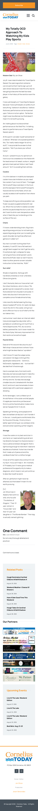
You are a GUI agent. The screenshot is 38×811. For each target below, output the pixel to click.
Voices (28, 44)
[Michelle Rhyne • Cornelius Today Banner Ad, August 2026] (19, 646)
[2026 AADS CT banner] (19, 653)
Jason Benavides (19, 791)
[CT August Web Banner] (19, 628)
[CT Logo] (10, 13)
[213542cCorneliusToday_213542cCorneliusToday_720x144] (19, 668)
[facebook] (17, 771)
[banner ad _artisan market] (19, 636)
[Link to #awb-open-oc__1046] (33, 15)
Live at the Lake (13, 708)
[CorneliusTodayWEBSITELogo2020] (19, 752)
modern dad (21, 44)
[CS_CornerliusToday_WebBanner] (19, 661)
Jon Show (19, 783)
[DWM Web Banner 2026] (19, 676)
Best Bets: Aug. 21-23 (15, 726)
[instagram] (21, 771)
